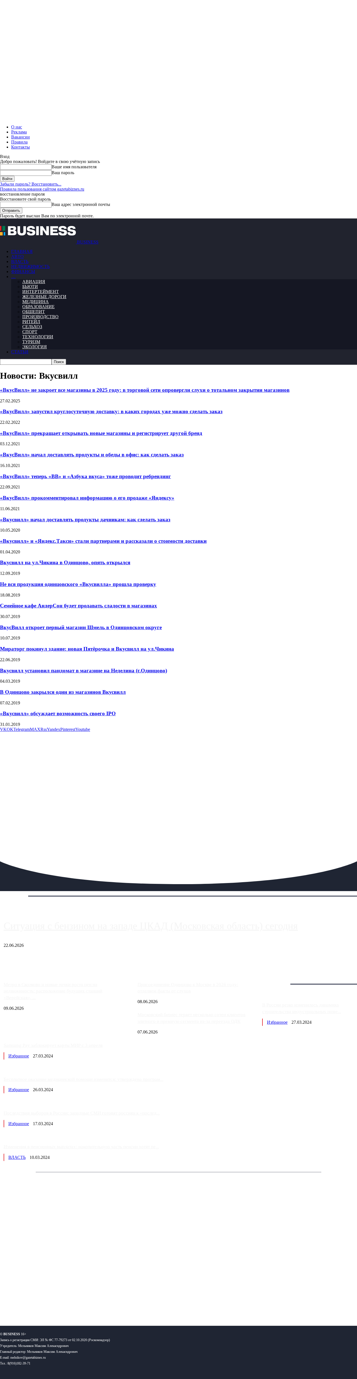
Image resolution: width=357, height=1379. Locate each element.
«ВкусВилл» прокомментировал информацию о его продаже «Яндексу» (87, 498)
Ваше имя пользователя (74, 166)
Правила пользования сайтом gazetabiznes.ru (42, 189)
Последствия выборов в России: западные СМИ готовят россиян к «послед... (82, 1113)
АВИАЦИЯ (33, 281)
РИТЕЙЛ (31, 321)
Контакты (20, 147)
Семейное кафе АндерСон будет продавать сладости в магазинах (78, 606)
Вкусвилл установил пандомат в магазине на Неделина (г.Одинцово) (83, 670)
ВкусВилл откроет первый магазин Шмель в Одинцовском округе (81, 627)
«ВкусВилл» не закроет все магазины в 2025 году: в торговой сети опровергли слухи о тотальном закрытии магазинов (145, 390)
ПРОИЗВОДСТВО (40, 316)
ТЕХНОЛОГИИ (37, 336)
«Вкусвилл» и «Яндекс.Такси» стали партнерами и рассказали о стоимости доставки (103, 541)
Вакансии (20, 137)
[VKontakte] (54, 1303)
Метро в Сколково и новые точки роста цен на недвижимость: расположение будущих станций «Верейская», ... (53, 991)
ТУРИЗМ (31, 341)
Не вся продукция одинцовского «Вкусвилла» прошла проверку (78, 584)
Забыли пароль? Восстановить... (30, 184)
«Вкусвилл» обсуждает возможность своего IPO (58, 713)
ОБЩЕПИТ (33, 311)
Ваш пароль (63, 172)
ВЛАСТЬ (19, 261)
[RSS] (22, 1303)
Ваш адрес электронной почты (81, 204)
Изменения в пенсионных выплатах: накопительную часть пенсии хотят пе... (81, 1146)
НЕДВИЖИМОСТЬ (30, 266)
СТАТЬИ (19, 351)
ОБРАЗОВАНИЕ (38, 306)
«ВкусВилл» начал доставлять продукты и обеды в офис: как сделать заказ (92, 455)
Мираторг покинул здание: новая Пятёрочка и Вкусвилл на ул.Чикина (87, 649)
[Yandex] (69, 1303)
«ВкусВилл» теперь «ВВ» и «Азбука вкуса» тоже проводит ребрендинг (85, 476)
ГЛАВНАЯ (22, 251)
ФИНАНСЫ (23, 271)
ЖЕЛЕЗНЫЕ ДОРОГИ (44, 296)
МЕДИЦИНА (35, 301)
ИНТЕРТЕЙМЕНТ (40, 291)
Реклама (19, 132)
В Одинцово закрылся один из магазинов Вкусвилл (63, 692)
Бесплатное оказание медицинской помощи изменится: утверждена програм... (83, 1079)
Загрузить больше (279, 977)
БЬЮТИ (30, 286)
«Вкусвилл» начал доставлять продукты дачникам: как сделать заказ (85, 519)
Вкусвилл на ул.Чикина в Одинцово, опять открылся (65, 562)
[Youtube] (85, 1303)
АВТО (17, 256)
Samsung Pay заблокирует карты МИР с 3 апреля (53, 1045)
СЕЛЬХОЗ (32, 326)
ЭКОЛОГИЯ (34, 346)
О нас (16, 127)
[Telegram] (38, 1303)
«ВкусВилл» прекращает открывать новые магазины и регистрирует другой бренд (101, 433)
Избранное (277, 1022)
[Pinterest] (6, 1303)
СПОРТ (29, 331)
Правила (19, 142)
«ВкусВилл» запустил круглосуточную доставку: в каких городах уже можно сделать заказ (111, 411)
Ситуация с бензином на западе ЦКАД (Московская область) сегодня (151, 926)
